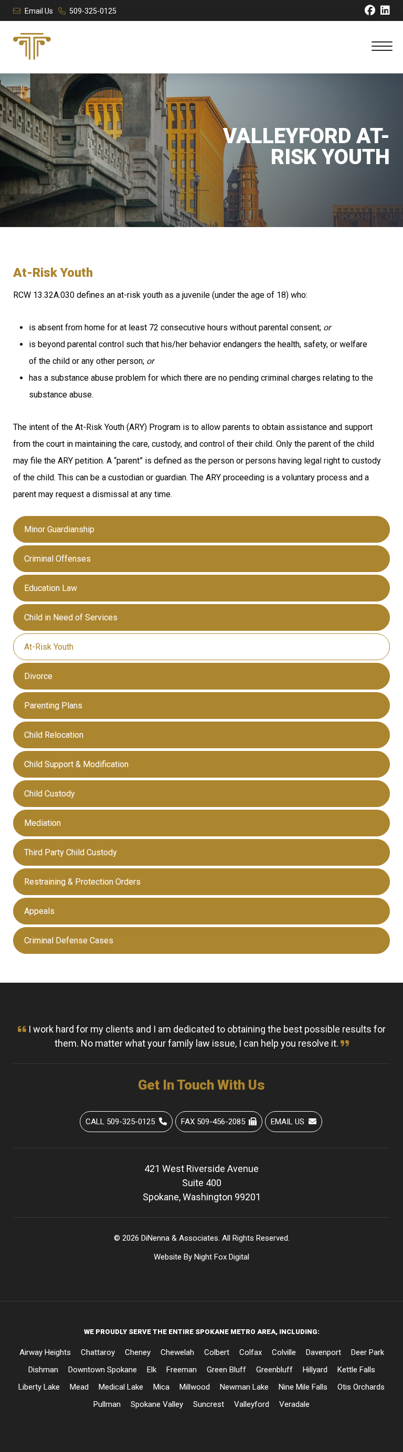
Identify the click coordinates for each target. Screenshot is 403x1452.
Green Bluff (226, 1369)
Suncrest (208, 1404)
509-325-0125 (92, 11)
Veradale (294, 1404)
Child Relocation (53, 735)
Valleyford (251, 1404)
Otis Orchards (361, 1387)
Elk (151, 1369)
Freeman (181, 1369)
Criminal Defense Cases (68, 940)
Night (203, 1257)
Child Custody (49, 794)
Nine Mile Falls (303, 1387)
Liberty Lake (39, 1387)
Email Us (39, 11)
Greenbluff (274, 1369)
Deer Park (367, 1352)
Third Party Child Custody (70, 852)
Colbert (216, 1352)
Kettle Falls (356, 1369)
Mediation (42, 823)
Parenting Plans (53, 706)
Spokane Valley (157, 1404)
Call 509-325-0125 (120, 1121)
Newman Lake (244, 1387)
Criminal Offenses (57, 559)
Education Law (50, 588)
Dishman (43, 1369)
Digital (239, 1257)
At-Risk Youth (48, 647)
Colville (284, 1352)
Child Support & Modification (76, 764)
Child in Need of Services (71, 617)
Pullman (107, 1404)
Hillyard (315, 1369)
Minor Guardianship (59, 529)
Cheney (138, 1352)
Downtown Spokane (102, 1369)
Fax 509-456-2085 (213, 1121)
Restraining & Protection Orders (82, 882)
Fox (220, 1257)
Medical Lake (121, 1387)
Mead (79, 1387)
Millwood (194, 1387)
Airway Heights (45, 1352)
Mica (161, 1387)
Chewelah (177, 1352)
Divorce (38, 676)
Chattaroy (98, 1352)
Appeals (39, 911)
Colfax (250, 1352)
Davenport (323, 1352)
